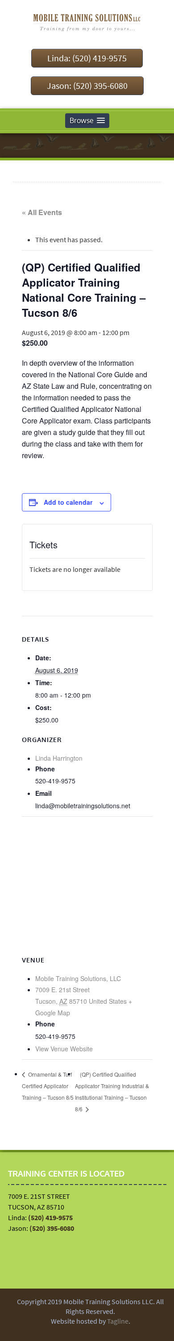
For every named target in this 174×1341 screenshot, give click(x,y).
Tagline (117, 1321)
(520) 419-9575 (50, 1217)
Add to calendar (68, 502)
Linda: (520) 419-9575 (87, 58)
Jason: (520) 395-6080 (87, 85)
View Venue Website (64, 1048)
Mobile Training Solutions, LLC (78, 978)
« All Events (42, 212)
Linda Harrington (59, 758)
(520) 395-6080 (51, 1228)
